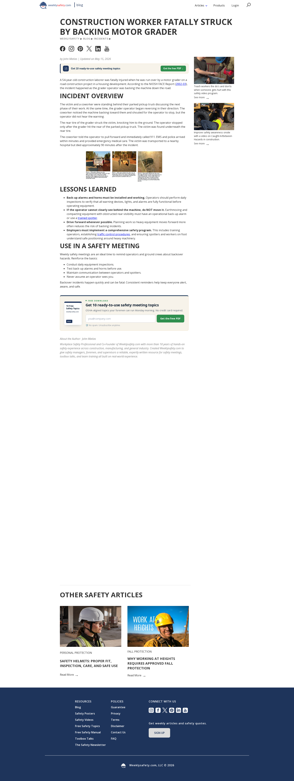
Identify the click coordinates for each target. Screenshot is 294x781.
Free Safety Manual (88, 732)
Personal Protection (76, 653)
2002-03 (181, 84)
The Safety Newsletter (90, 745)
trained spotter (87, 218)
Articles (199, 5)
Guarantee (118, 707)
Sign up (159, 733)
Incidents (101, 39)
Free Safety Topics (87, 726)
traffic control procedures (113, 234)
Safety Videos (84, 720)
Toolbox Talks (84, 738)
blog (79, 5)
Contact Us (118, 732)
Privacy (115, 713)
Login (235, 5)
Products (219, 5)
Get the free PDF (172, 68)
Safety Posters (85, 713)
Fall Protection (139, 651)
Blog (86, 39)
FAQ (113, 738)
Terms (115, 720)
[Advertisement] (214, 254)
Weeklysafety (69, 39)
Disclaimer (117, 726)
